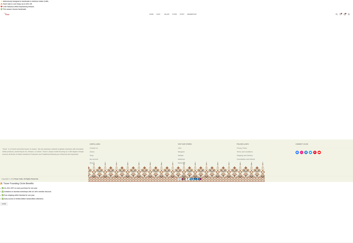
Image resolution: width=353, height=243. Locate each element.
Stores (92, 152)
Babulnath (181, 163)
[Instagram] (301, 152)
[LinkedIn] (306, 152)
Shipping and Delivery (245, 155)
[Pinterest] (315, 152)
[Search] (336, 14)
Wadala (180, 155)
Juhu (179, 148)
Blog (91, 163)
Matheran (181, 159)
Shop (91, 155)
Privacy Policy (242, 148)
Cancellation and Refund (246, 159)
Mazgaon (181, 152)
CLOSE (4, 204)
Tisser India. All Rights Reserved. (26, 179)
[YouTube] (319, 152)
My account (94, 159)
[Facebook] (297, 152)
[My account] (349, 14)
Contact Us (94, 148)
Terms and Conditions (245, 152)
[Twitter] (310, 152)
